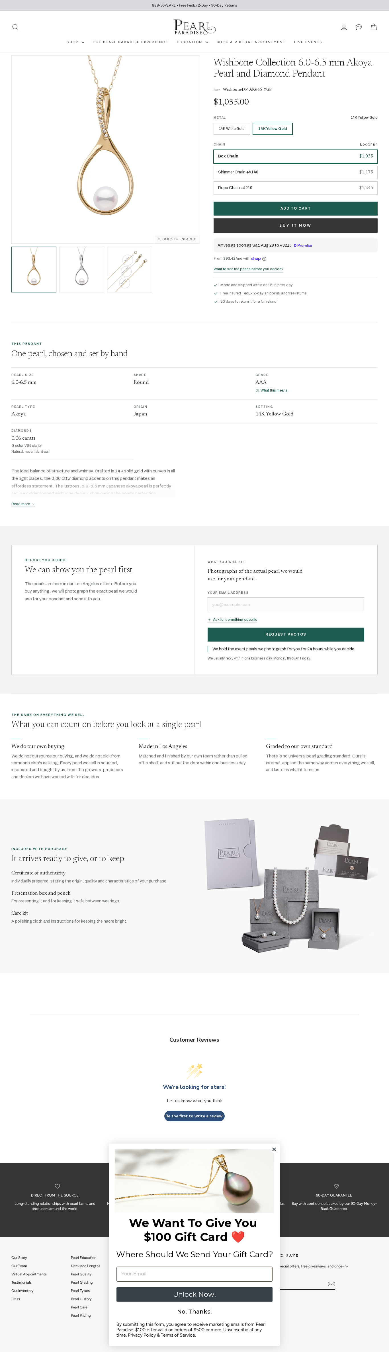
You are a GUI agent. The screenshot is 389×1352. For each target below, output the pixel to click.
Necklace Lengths (85, 1266)
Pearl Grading (82, 1282)
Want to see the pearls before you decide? (248, 269)
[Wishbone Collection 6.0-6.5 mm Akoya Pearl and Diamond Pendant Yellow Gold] (33, 269)
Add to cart (296, 208)
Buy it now (295, 225)
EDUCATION (190, 42)
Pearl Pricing (81, 1315)
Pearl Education (83, 1257)
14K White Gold (232, 129)
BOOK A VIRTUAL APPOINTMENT (251, 42)
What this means (274, 390)
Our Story (19, 1257)
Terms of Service (178, 1335)
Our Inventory (22, 1291)
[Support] (358, 27)
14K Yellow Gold (272, 129)
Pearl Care (79, 1307)
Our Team (19, 1266)
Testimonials (21, 1282)
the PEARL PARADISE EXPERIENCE (130, 42)
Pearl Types (80, 1291)
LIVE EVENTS (308, 42)
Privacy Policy (142, 1335)
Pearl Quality (81, 1274)
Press (15, 1299)
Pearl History (81, 1299)
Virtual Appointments (29, 1274)
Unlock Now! (194, 1294)
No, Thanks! (194, 1311)
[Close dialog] (274, 1149)
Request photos (285, 634)
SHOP (73, 42)
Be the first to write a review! (194, 1116)
